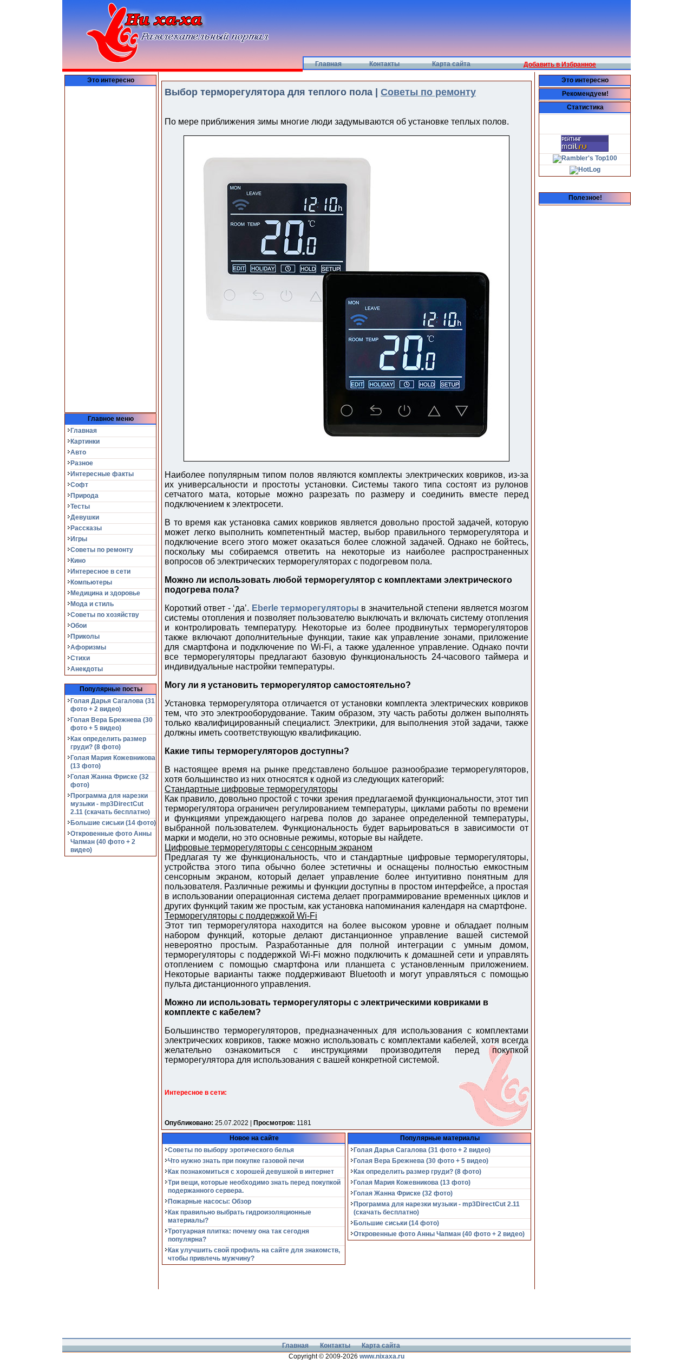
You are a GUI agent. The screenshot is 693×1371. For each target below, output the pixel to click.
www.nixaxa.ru (381, 1356)
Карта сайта (451, 64)
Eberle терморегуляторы (305, 608)
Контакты (384, 64)
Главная (328, 64)
